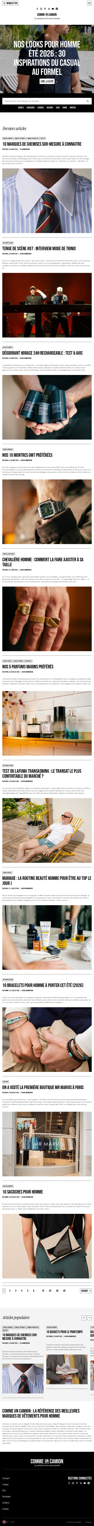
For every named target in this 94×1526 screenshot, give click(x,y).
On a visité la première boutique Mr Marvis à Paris (43, 1087)
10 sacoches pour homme (22, 1192)
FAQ (4, 1490)
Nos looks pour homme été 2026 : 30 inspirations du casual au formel (47, 58)
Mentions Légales (74, 1522)
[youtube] (53, 9)
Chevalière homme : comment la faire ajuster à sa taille (42, 562)
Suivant (84, 1291)
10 (43, 1290)
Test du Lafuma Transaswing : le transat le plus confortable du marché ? (41, 773)
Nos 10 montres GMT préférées (27, 455)
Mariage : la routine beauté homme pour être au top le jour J (46, 880)
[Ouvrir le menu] (89, 3)
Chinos (64, 107)
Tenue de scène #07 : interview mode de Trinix (39, 249)
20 (50, 1290)
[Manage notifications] (4, 1522)
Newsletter (12, 3)
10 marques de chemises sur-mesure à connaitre (41, 144)
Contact (5, 1484)
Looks (47, 35)
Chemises (40, 107)
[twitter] (49, 9)
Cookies (88, 1522)
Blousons (50, 107)
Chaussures (31, 107)
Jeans (58, 107)
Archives (5, 1502)
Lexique (5, 1508)
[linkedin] (57, 9)
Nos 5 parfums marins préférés (27, 667)
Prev (84, 1318)
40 (64, 1290)
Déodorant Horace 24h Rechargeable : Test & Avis (42, 353)
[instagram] (41, 9)
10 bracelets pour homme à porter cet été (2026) (42, 985)
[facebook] (37, 9)
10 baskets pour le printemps (64, 1332)
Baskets (21, 107)
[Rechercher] (87, 101)
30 (57, 1290)
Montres (73, 107)
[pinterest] (45, 9)
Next (89, 1318)
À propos (6, 1478)
